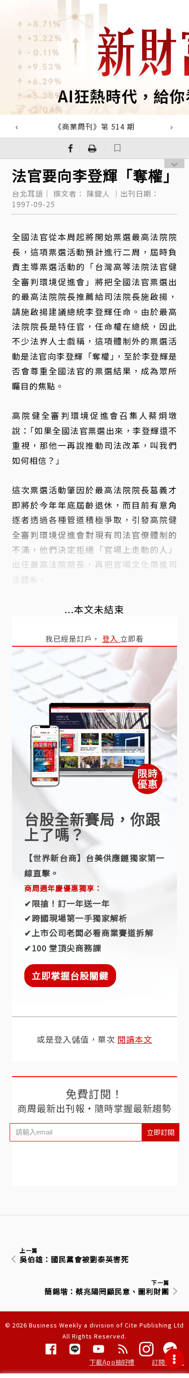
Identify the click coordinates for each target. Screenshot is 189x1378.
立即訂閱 (160, 1132)
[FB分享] (70, 148)
